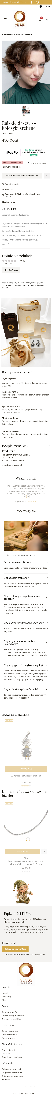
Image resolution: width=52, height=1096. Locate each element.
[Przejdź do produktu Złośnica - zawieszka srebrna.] (26, 745)
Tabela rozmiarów (10, 1012)
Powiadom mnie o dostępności (19, 175)
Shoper (33, 1086)
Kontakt (5, 993)
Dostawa (6, 1053)
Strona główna (7, 34)
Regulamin (6, 1079)
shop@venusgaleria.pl (12, 465)
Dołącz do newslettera (15, 949)
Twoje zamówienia (10, 1031)
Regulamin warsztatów (12, 1072)
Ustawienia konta (9, 1034)
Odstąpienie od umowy (12, 1076)
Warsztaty (6, 996)
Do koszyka (24, 769)
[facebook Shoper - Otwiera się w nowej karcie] (31, 2)
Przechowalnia (8, 1038)
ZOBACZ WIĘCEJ (25, 511)
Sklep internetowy (23, 1093)
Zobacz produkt (22, 851)
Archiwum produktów (24, 34)
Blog (4, 1000)
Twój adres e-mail (9, 943)
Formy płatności (9, 1050)
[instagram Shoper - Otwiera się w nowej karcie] (37, 2)
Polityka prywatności (11, 1069)
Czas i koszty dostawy (12, 1057)
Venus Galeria (7, 133)
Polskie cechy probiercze (13, 1015)
